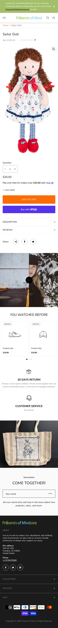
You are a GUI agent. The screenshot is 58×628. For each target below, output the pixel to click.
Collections (9, 579)
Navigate (7, 588)
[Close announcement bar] (54, 6)
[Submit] (51, 493)
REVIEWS (7, 229)
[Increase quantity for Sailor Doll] (15, 169)
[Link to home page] (19, 523)
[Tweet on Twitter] (33, 242)
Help (5, 597)
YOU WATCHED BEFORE (29, 315)
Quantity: (7, 163)
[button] (26, 359)
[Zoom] (54, 49)
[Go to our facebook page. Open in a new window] (6, 567)
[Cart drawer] (54, 18)
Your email (11, 494)
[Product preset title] (15, 334)
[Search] (48, 18)
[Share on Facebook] (25, 242)
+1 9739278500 (10, 560)
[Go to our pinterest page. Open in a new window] (20, 567)
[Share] (16, 242)
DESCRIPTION (10, 221)
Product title (8, 348)
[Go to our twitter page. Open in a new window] (13, 567)
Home (6, 25)
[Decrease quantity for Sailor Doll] (5, 169)
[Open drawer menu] (4, 18)
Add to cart (29, 199)
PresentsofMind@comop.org (17, 9)
